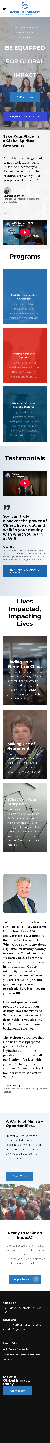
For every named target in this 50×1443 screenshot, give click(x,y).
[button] (4, 8)
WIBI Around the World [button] (15, 1349)
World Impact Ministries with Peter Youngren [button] (22, 1356)
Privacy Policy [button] (10, 1343)
